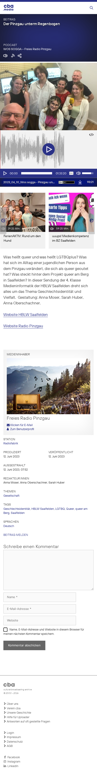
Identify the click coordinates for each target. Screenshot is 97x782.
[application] (48, 173)
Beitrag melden (15, 535)
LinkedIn (12, 766)
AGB (9, 746)
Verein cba (13, 708)
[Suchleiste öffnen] (91, 8)
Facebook (13, 757)
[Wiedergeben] (4, 173)
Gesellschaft (11, 495)
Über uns (12, 704)
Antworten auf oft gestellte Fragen (28, 721)
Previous (2, 221)
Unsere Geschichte (18, 712)
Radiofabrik (10, 443)
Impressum (13, 737)
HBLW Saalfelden (42, 509)
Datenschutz (14, 741)
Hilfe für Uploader (17, 717)
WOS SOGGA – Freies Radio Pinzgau (27, 49)
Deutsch (8, 526)
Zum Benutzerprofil (21, 429)
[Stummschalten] (78, 173)
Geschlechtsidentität (16, 509)
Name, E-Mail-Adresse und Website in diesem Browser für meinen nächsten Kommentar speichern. (43, 632)
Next (91, 221)
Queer (70, 509)
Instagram (13, 761)
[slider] (36, 173)
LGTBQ (60, 509)
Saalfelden (18, 513)
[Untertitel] (71, 173)
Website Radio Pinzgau (23, 326)
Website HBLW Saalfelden (25, 315)
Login (10, 732)
